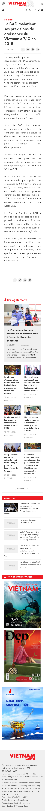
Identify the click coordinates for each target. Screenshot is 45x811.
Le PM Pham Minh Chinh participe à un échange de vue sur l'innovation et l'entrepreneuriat (30, 536)
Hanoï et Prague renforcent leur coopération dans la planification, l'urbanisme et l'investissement (32, 384)
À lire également (15, 299)
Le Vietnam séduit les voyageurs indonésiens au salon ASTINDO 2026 (12, 422)
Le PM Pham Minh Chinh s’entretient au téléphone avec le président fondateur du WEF (22, 550)
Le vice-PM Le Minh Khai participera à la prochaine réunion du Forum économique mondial (22, 508)
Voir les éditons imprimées (20, 577)
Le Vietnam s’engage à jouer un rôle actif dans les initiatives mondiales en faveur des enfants (12, 385)
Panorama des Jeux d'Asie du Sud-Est (28, 521)
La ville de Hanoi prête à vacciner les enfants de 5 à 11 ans (30, 564)
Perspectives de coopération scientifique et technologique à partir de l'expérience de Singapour (11, 462)
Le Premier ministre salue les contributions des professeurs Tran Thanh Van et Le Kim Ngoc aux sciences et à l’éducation (32, 464)
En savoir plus (22, 488)
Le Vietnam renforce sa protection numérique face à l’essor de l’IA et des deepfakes (22, 335)
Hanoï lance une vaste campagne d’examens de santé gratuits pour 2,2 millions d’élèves (31, 424)
